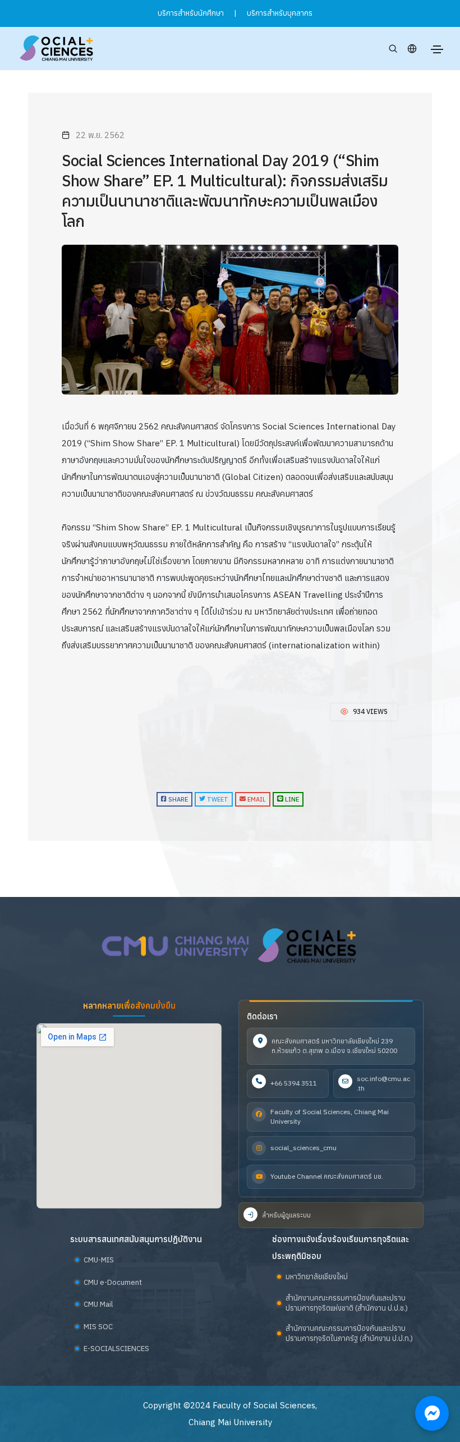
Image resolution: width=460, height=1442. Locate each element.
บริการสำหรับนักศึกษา (191, 13)
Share (177, 799)
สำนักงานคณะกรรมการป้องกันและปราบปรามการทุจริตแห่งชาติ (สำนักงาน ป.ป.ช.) (347, 1303)
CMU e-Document (113, 1282)
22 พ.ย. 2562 (100, 135)
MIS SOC (98, 1326)
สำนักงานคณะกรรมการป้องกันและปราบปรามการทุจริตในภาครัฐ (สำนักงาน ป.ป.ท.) (349, 1333)
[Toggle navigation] (437, 49)
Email (256, 799)
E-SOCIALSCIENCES (116, 1348)
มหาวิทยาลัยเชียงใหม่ (317, 1276)
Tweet (216, 799)
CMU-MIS (99, 1260)
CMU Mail (98, 1304)
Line (291, 799)
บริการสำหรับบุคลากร (279, 13)
